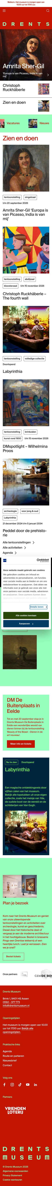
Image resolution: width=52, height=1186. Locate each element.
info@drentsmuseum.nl (16, 1005)
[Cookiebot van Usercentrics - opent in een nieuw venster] (37, 560)
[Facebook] (4, 1084)
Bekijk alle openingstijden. (18, 1030)
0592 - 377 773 (11, 1002)
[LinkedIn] (35, 1084)
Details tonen (36, 607)
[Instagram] (12, 1084)
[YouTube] (27, 1084)
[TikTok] (20, 1084)
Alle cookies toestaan (26, 615)
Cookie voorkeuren (12, 1180)
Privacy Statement (12, 1175)
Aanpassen (24, 624)
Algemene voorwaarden (15, 1171)
